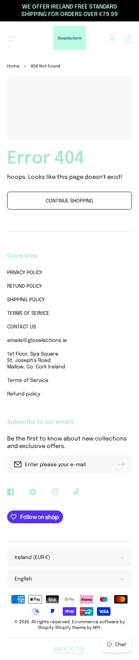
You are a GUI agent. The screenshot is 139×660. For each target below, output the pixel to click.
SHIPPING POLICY (26, 299)
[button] (11, 39)
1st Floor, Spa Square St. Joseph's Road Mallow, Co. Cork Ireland (36, 360)
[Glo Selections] (69, 39)
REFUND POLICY (24, 286)
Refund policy (23, 394)
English (23, 578)
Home (13, 66)
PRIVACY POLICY (24, 272)
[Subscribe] (123, 464)
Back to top (70, 649)
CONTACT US (21, 326)
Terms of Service (27, 380)
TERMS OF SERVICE (28, 313)
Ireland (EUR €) (32, 557)
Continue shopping (69, 200)
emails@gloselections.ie (36, 340)
